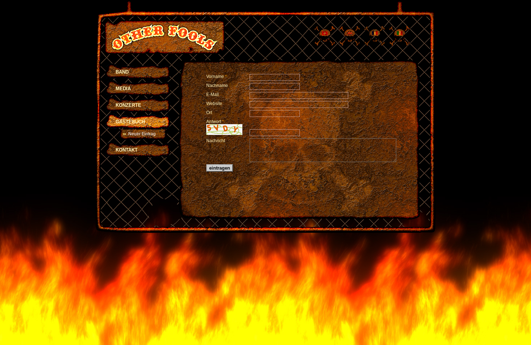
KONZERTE (128, 105)
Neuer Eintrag (142, 133)
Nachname (217, 85)
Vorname (216, 76)
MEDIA (123, 88)
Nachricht (215, 140)
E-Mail (212, 94)
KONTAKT (127, 150)
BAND (122, 72)
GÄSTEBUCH (130, 122)
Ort (209, 112)
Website (214, 103)
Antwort (215, 121)
